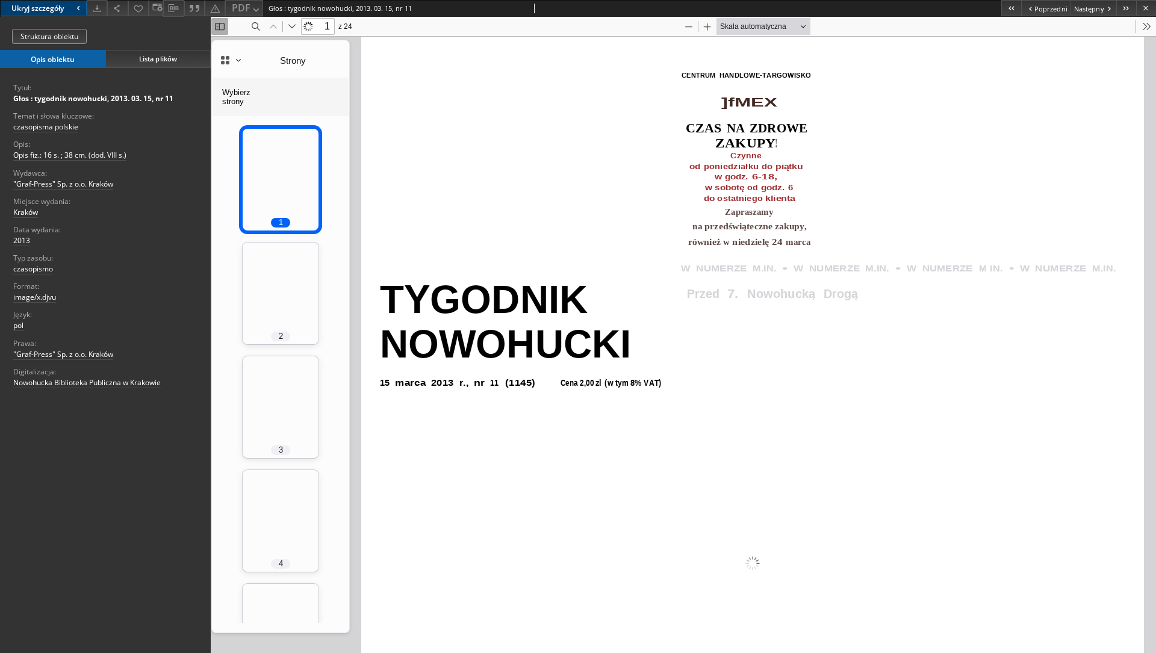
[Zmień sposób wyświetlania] (156, 8)
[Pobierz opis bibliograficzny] (173, 8)
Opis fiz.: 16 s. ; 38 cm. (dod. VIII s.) (69, 155)
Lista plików (158, 58)
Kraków (25, 212)
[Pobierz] (97, 8)
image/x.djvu (34, 297)
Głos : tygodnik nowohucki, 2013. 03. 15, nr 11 (93, 98)
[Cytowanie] (194, 8)
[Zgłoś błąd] (215, 8)
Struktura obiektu (49, 36)
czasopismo (33, 269)
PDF (241, 7)
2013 (21, 240)
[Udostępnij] (117, 8)
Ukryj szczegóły (37, 8)
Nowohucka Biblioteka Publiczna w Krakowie (87, 382)
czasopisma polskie (45, 127)
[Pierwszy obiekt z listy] (1011, 8)
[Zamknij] (1146, 8)
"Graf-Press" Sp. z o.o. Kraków (63, 184)
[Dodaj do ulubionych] (138, 8)
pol (18, 325)
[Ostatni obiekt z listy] (1126, 8)
